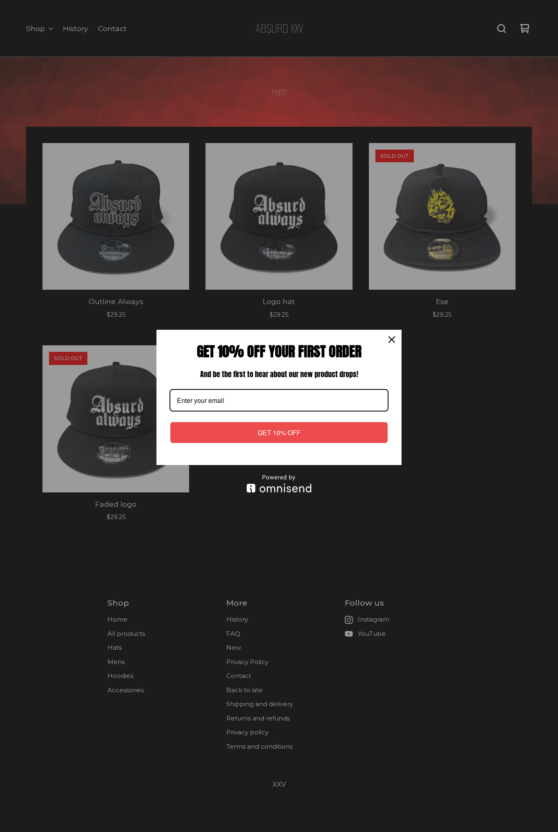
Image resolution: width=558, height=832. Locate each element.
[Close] (392, 339)
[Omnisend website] (279, 483)
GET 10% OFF (279, 432)
